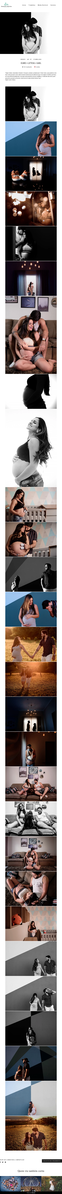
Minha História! (43, 5)
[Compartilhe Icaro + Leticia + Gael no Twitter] (2, 1162)
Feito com (31, 1192)
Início (24, 5)
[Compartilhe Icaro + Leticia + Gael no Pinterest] (5, 1162)
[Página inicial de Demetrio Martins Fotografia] (9, 5)
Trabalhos (32, 5)
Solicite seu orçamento (51, 1160)
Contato (53, 5)
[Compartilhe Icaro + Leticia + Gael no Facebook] (0, 1162)
